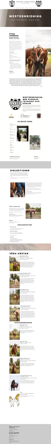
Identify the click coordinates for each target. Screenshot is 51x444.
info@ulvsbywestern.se (11, 438)
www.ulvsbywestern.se (11, 436)
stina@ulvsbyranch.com (12, 72)
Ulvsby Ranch (25, 3)
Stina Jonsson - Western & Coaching (25, 1)
